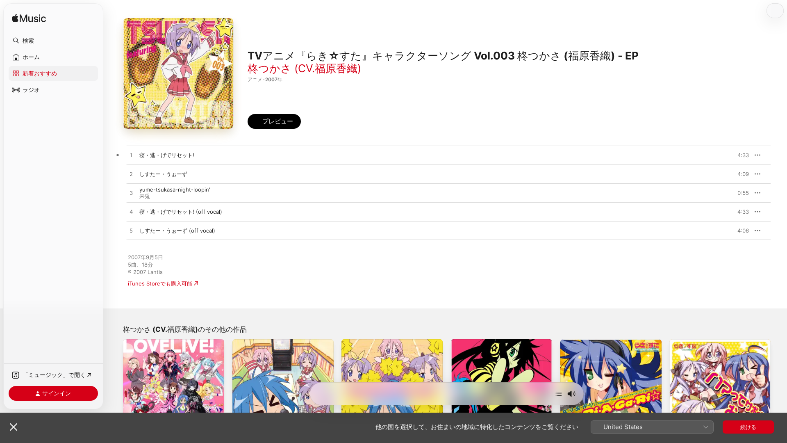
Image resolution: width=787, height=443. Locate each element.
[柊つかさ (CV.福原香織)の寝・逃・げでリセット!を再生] (131, 155)
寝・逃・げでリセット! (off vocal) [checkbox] (180, 211)
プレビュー (738, 155)
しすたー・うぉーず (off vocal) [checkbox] (177, 230)
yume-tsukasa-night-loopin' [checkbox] (174, 189)
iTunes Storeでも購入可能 (160, 283)
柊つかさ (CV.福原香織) (304, 68)
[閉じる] (13, 427)
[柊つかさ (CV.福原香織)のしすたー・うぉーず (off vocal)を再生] (131, 231)
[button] (53, 41)
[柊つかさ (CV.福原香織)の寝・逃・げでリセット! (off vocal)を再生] (131, 212)
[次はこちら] (559, 394)
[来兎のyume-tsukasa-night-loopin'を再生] (131, 193)
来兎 (144, 196)
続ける (748, 427)
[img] (29, 18)
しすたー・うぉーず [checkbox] (163, 174)
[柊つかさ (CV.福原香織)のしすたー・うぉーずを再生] (131, 174)
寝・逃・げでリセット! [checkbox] (166, 155)
